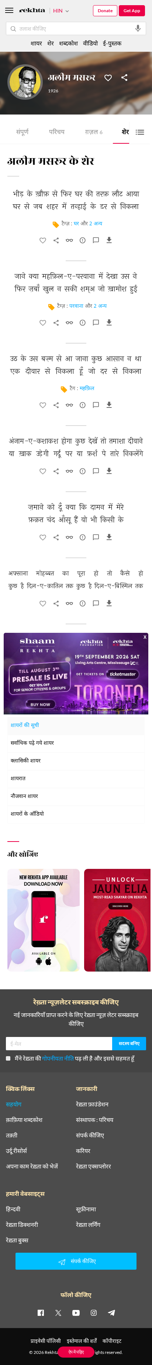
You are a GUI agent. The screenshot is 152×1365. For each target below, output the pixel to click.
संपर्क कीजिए (90, 1135)
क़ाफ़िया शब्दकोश (24, 1120)
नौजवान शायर (24, 796)
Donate (105, 10)
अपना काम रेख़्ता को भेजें (32, 1166)
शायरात (18, 778)
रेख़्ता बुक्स (17, 1240)
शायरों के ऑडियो (27, 814)
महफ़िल (87, 388)
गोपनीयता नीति (58, 1058)
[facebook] (40, 1312)
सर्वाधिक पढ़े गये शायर (32, 743)
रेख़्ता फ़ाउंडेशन (92, 1104)
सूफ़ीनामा (86, 1209)
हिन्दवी (13, 1209)
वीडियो (90, 43)
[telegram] (111, 1312)
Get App (132, 10)
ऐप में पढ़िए (76, 1352)
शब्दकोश (68, 43)
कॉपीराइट (112, 1341)
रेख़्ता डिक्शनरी (22, 1225)
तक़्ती (11, 1135)
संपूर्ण (22, 132)
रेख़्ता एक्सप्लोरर (93, 1166)
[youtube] (76, 1312)
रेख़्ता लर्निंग (88, 1225)
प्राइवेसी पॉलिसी (46, 1341)
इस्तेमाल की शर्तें (82, 1341)
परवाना (76, 306)
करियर (83, 1151)
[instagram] (94, 1312)
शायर (36, 43)
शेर (127, 132)
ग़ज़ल (94, 132)
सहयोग (13, 1104)
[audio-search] (138, 28)
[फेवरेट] (108, 77)
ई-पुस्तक (112, 43)
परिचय (57, 132)
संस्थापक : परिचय (94, 1120)
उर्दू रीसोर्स (16, 1151)
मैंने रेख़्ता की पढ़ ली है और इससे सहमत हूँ (74, 1058)
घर (76, 224)
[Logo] (32, 11)
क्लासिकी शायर (26, 761)
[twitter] (58, 1312)
